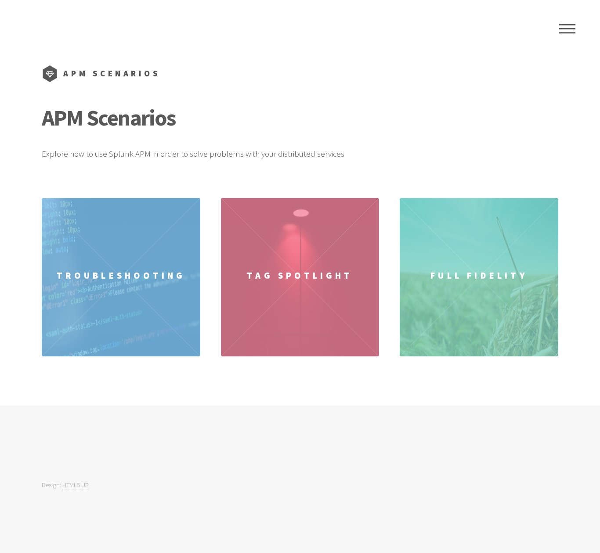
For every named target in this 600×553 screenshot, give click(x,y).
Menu (567, 28)
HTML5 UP (75, 485)
